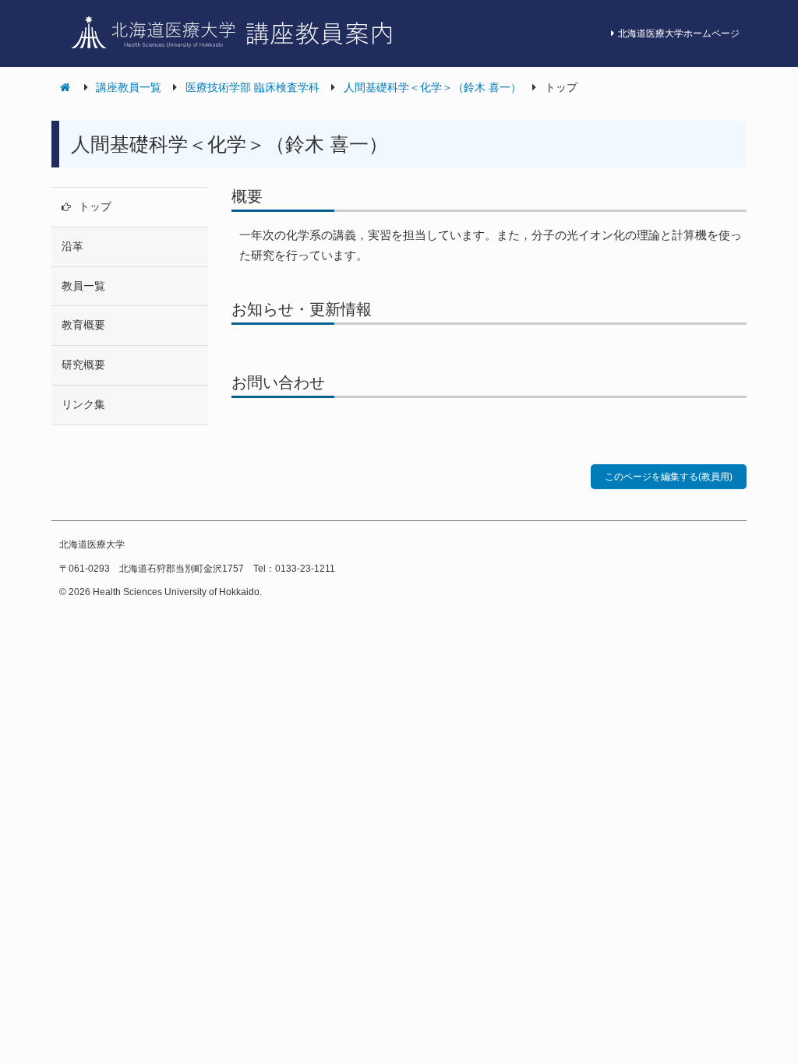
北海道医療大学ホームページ (679, 33)
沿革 (72, 246)
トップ (95, 206)
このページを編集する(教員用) (669, 476)
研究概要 (83, 364)
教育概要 (83, 325)
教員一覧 (83, 286)
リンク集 (83, 404)
